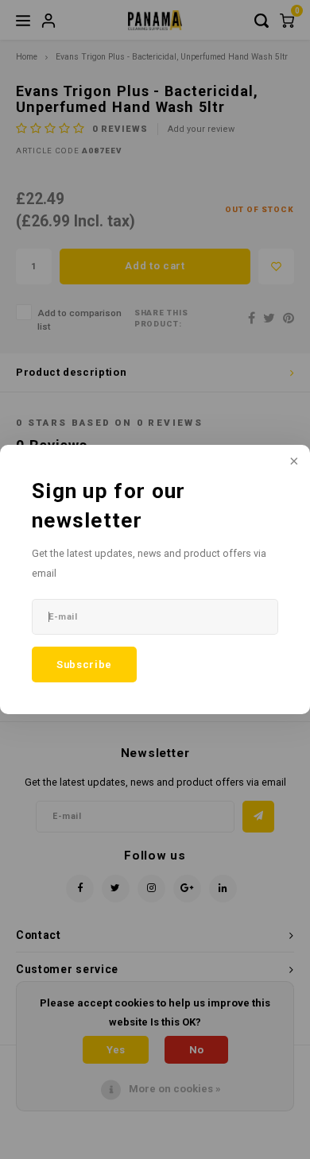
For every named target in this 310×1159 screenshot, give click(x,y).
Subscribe (84, 664)
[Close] (292, 462)
